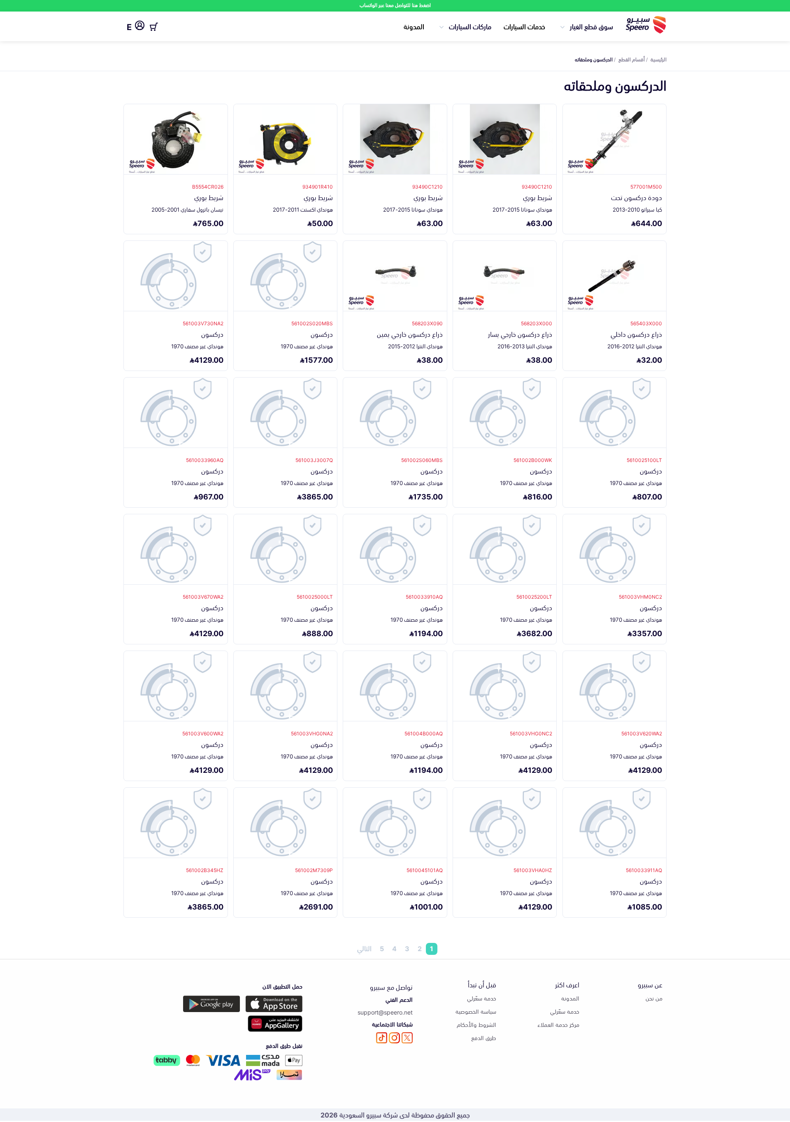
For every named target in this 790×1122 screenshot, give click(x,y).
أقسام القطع (631, 59)
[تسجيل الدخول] (139, 26)
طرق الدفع (483, 1037)
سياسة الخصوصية (475, 1011)
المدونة (414, 25)
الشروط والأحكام (476, 1024)
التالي (364, 948)
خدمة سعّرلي (564, 1011)
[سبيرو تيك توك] (381, 1037)
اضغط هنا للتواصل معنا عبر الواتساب (395, 4)
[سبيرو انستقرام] (394, 1037)
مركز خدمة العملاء (558, 1024)
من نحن (654, 998)
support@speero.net (385, 1012)
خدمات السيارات (524, 25)
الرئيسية (659, 59)
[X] (407, 1037)
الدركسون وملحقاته (594, 59)
